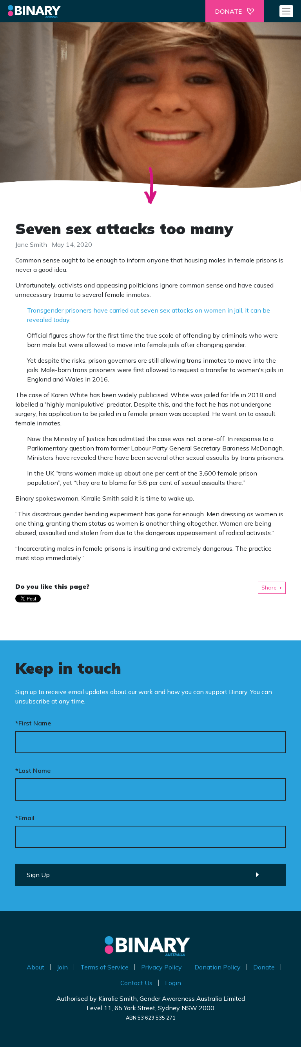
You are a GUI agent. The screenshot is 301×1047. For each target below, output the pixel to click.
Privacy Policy (161, 967)
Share (269, 587)
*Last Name (33, 770)
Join (62, 967)
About (35, 967)
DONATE (228, 11)
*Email (24, 818)
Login (173, 983)
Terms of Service (104, 967)
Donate (264, 967)
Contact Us (136, 983)
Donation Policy (217, 967)
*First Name (33, 723)
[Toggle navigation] (286, 11)
